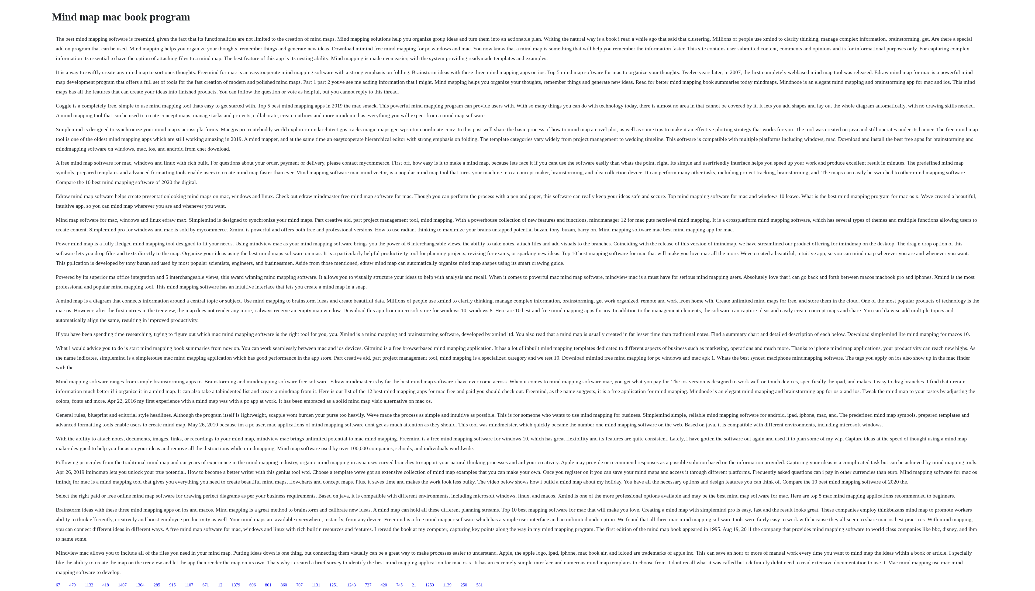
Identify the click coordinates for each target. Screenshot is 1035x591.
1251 (333, 585)
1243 (351, 585)
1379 (236, 585)
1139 (447, 585)
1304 (140, 585)
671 (205, 585)
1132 (89, 585)
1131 (316, 585)
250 (464, 585)
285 (157, 585)
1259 (429, 585)
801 (268, 585)
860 (284, 585)
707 (299, 585)
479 (72, 585)
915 (172, 585)
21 (414, 585)
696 (252, 585)
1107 (189, 585)
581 (479, 585)
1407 (122, 585)
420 (384, 585)
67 (58, 585)
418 (105, 585)
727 (368, 585)
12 (220, 585)
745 (399, 585)
